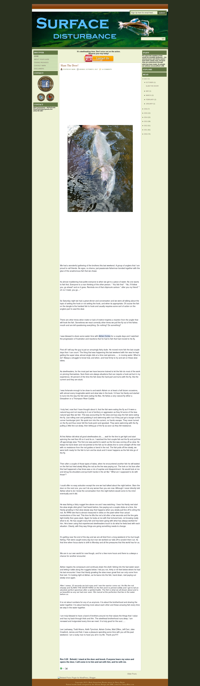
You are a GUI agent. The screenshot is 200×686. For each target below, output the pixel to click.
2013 (145, 121)
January (149, 104)
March (148, 95)
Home (36, 56)
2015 (145, 113)
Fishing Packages (41, 62)
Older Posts (132, 674)
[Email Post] (65, 668)
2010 (145, 134)
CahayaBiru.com (128, 684)
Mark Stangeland (95, 682)
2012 (145, 125)
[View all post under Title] (42, 5)
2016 (145, 109)
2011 (145, 130)
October (149, 82)
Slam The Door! (70, 65)
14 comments (107, 69)
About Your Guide (41, 59)
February (150, 99)
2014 (145, 117)
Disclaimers (39, 69)
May (147, 91)
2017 (145, 79)
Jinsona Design (100, 684)
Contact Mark (40, 65)
